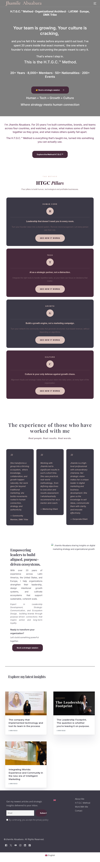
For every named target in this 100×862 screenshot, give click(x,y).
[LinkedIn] (25, 845)
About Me (79, 798)
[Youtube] (15, 845)
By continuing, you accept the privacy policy (28, 819)
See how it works (50, 238)
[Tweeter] (10, 845)
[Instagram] (20, 845)
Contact (78, 810)
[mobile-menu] (93, 3)
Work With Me (81, 806)
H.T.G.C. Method (82, 802)
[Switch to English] (54, 800)
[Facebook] (6, 845)
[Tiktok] (29, 845)
